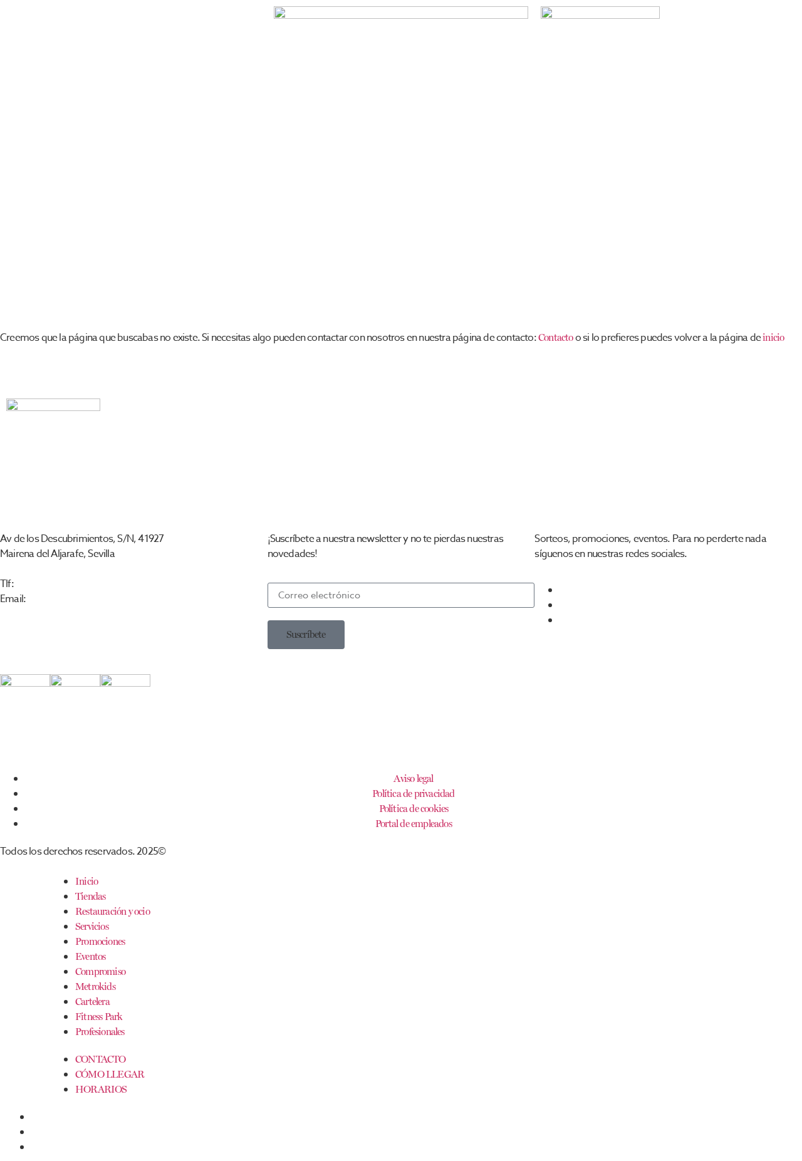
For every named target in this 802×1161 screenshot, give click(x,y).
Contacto (555, 337)
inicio (773, 337)
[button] (306, 634)
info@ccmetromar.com (73, 599)
